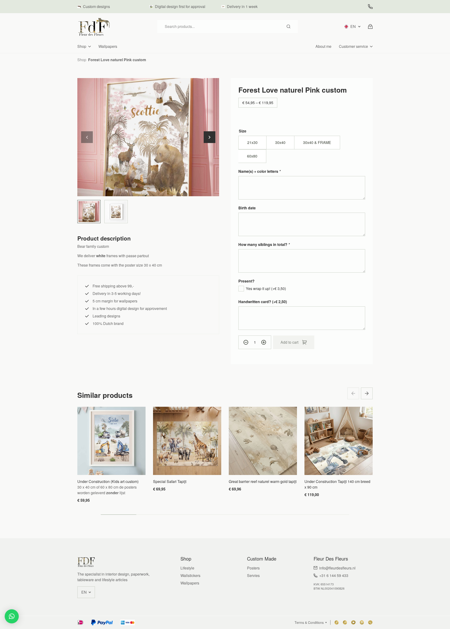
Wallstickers (190, 575)
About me (323, 46)
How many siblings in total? (264, 244)
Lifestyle (187, 568)
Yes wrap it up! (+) (266, 288)
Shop (81, 46)
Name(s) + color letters (259, 171)
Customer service (353, 46)
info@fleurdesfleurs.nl (337, 568)
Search (288, 26)
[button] (209, 137)
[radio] (252, 142)
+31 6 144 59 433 (333, 575)
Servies (253, 575)
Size (242, 131)
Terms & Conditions (309, 622)
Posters (253, 568)
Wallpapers (107, 46)
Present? (246, 281)
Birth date (247, 208)
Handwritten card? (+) (262, 301)
